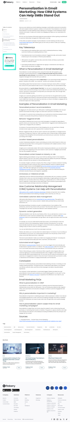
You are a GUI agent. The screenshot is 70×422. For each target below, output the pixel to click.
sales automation (49, 246)
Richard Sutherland (23, 18)
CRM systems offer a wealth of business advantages (32, 192)
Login (59, 2)
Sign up (64, 2)
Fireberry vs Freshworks (51, 403)
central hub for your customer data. (46, 199)
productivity (51, 327)
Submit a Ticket (61, 409)
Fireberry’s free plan (34, 274)
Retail (15, 401)
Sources (5, 51)
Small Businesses (46, 329)
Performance (26, 332)
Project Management (17, 332)
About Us (4, 398)
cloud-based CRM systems (26, 42)
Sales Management (29, 329)
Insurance (16, 398)
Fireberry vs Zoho (50, 408)
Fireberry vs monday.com (49, 401)
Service (26, 401)
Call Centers (16, 407)
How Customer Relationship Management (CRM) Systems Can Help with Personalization (9, 44)
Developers (60, 398)
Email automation (7, 327)
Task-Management (8, 329)
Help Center (60, 405)
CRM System (55, 329)
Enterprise (16, 411)
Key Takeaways (6, 34)
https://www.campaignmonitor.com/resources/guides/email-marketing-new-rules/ (40, 321)
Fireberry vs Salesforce (51, 405)
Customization (7, 332)
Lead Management (18, 329)
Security (4, 419)
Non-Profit (16, 405)
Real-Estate (16, 400)
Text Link (5, 29)
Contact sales (53, 2)
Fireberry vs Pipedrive (51, 398)
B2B (14, 327)
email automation (31, 245)
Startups (15, 409)
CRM (46, 327)
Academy (60, 411)
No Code (59, 327)
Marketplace (27, 405)
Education (16, 403)
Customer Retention (30, 327)
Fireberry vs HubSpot (51, 406)
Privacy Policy (10, 419)
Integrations (39, 327)
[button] (18, 2)
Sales (26, 398)
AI (25, 403)
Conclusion (5, 47)
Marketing (27, 400)
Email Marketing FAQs (7, 49)
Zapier (59, 415)
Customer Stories (6, 403)
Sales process (21, 327)
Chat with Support (61, 407)
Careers (4, 400)
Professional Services (62, 400)
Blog (59, 403)
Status (59, 413)
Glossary (59, 401)
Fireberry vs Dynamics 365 (51, 411)
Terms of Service (18, 419)
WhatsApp (38, 400)
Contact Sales (5, 401)
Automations (38, 329)
